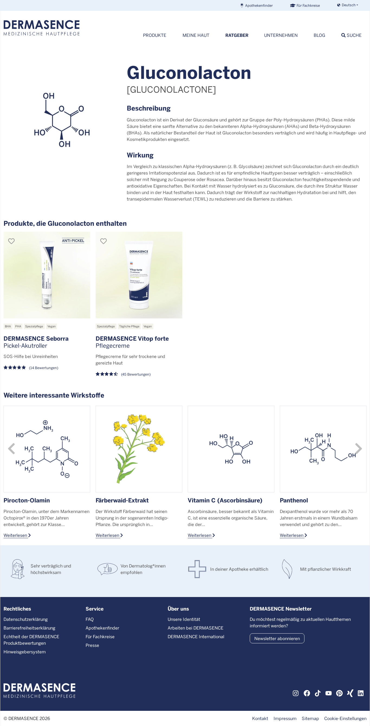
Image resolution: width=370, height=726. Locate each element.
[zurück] (11, 448)
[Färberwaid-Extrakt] (139, 449)
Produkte (154, 35)
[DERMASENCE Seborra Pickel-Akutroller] (47, 275)
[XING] (350, 692)
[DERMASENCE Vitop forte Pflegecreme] (139, 275)
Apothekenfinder (259, 5)
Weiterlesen (16, 535)
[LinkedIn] (361, 692)
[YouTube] (328, 692)
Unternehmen (281, 35)
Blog (319, 35)
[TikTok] (317, 692)
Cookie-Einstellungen (345, 718)
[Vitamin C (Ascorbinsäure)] (231, 449)
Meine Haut (196, 35)
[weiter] (359, 448)
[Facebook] (306, 692)
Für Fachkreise (308, 5)
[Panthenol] (323, 449)
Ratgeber (236, 35)
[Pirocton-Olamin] (47, 449)
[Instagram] (296, 692)
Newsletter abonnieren (277, 638)
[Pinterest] (339, 692)
